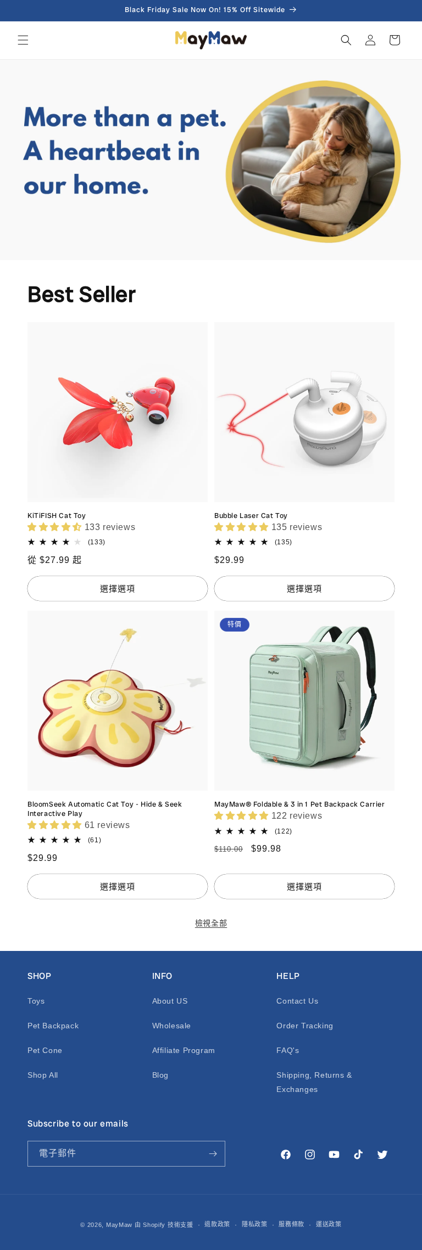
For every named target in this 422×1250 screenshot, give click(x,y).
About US (170, 1000)
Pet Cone (45, 1050)
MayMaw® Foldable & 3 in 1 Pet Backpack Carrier (299, 804)
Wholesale (171, 1025)
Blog (160, 1075)
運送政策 (329, 1224)
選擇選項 (117, 588)
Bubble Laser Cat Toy (251, 515)
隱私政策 (255, 1224)
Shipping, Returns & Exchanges (314, 1082)
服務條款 (291, 1224)
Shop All (42, 1075)
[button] (23, 40)
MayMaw (119, 1224)
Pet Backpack (53, 1025)
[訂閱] (213, 1154)
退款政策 (217, 1224)
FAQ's (287, 1050)
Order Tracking (304, 1025)
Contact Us (297, 1000)
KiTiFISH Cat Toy (56, 515)
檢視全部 (211, 923)
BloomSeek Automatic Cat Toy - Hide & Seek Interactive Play (104, 809)
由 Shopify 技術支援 (164, 1224)
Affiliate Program (183, 1050)
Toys (36, 1000)
